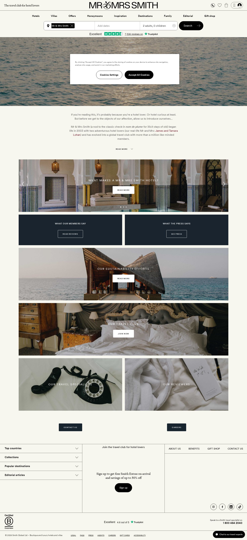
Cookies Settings (109, 74)
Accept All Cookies (139, 74)
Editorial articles (15, 475)
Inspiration (120, 15)
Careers (176, 427)
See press (176, 234)
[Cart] (226, 5)
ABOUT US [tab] (175, 448)
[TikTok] (240, 507)
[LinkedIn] (231, 507)
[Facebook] (222, 507)
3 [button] (130, 209)
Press (90, 535)
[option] (123, 185)
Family (168, 15)
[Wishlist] (219, 5)
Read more (123, 190)
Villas (54, 15)
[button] (213, 5)
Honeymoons (95, 15)
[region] (124, 69)
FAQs (82, 535)
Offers (72, 15)
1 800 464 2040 (232, 523)
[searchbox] (86, 25)
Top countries (13, 448)
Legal (73, 535)
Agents (100, 535)
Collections (11, 457)
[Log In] (237, 5)
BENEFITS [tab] (194, 448)
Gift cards (125, 535)
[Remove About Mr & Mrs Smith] (72, 26)
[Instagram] (213, 507)
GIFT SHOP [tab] (214, 448)
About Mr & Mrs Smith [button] (57, 25)
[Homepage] (123, 5)
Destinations (145, 15)
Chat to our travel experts (230, 534)
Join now (123, 334)
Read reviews (70, 234)
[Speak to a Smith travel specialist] (213, 5)
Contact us (70, 427)
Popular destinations (17, 466)
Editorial (188, 15)
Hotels (35, 15)
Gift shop (209, 15)
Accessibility (140, 535)
